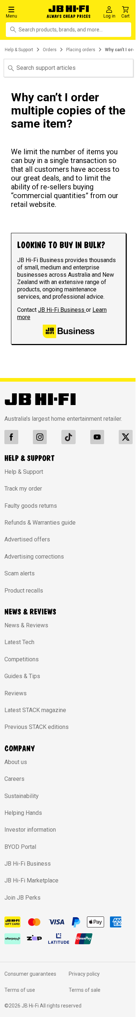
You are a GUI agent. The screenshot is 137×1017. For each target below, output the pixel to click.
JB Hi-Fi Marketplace (31, 880)
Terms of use (19, 990)
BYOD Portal (20, 846)
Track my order (23, 488)
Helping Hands (23, 812)
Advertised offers (27, 539)
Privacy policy (84, 974)
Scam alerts (19, 573)
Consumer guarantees (30, 974)
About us (15, 762)
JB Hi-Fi (31, 1006)
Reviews (15, 693)
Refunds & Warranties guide (40, 522)
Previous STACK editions (36, 726)
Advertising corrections (34, 556)
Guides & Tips (22, 676)
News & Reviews (26, 625)
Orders (50, 49)
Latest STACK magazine (35, 710)
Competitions (21, 659)
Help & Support (19, 49)
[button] (23, 11)
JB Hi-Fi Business (62, 309)
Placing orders (80, 49)
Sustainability (21, 796)
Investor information (30, 829)
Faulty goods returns (30, 505)
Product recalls (23, 590)
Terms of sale (84, 990)
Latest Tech (19, 642)
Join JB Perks (22, 897)
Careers (14, 778)
